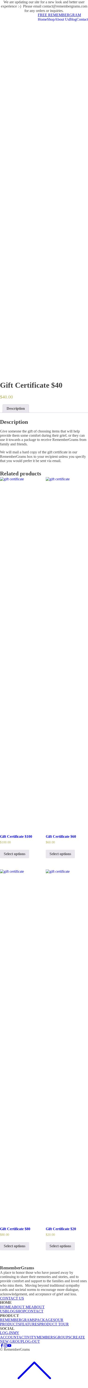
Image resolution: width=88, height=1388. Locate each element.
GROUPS (62, 1337)
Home (42, 19)
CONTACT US (12, 1298)
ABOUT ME (21, 1307)
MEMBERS (46, 1337)
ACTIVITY (28, 1337)
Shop (51, 19)
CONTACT (34, 1311)
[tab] (16, 408)
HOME (5, 1307)
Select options (14, 854)
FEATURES (29, 1324)
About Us (62, 19)
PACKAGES (45, 1320)
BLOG (10, 1311)
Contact (82, 19)
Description (16, 408)
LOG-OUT (31, 1341)
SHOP (20, 1311)
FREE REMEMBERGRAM (59, 15)
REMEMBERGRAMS (17, 1320)
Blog (73, 19)
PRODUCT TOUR (54, 1324)
